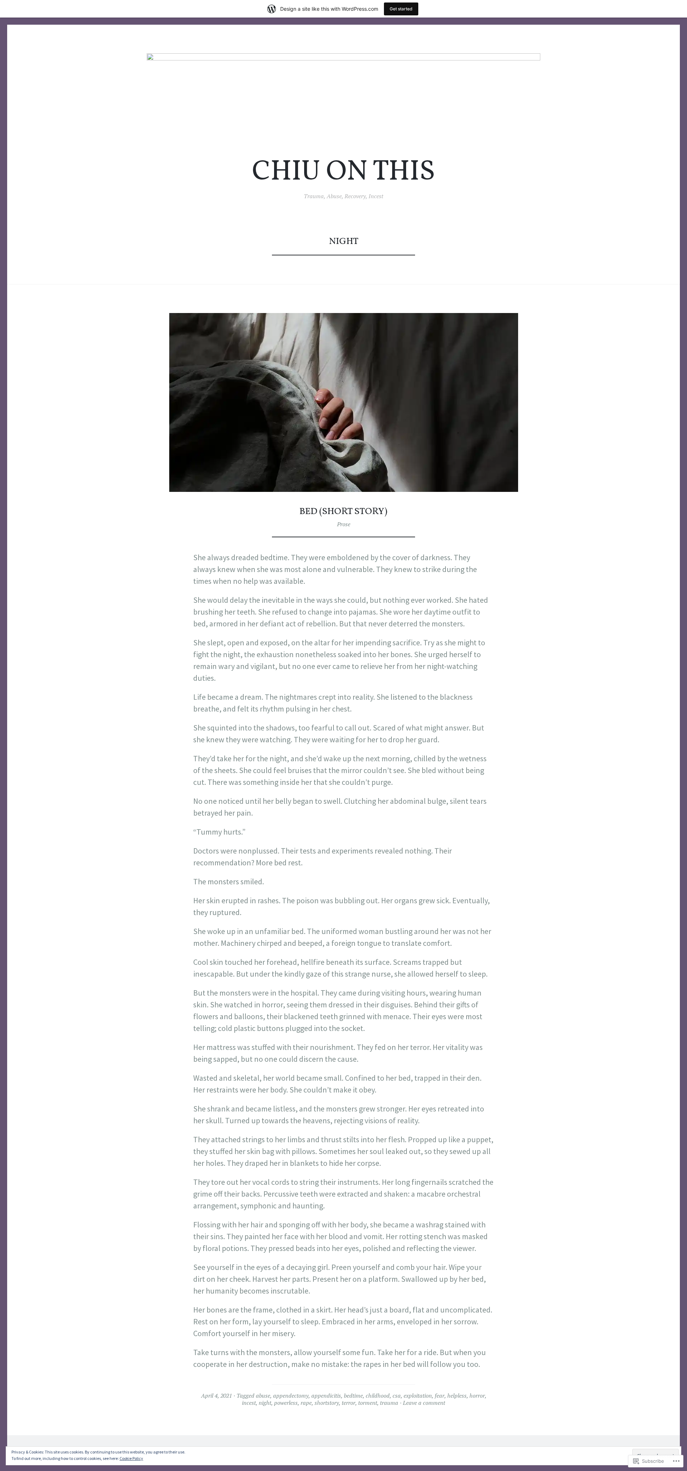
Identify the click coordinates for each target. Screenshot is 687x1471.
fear (439, 1395)
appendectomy (290, 1395)
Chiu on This (343, 172)
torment (367, 1403)
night (265, 1403)
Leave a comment (424, 1403)
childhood (378, 1395)
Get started (401, 8)
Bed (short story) (343, 511)
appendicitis (326, 1395)
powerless (286, 1403)
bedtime (353, 1395)
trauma (389, 1403)
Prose (343, 524)
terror (348, 1403)
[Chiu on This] (343, 98)
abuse (263, 1395)
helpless (457, 1395)
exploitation (418, 1395)
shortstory (327, 1403)
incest (249, 1403)
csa (397, 1395)
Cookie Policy (131, 1458)
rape (306, 1403)
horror (477, 1395)
